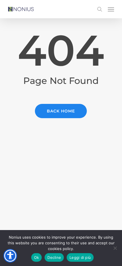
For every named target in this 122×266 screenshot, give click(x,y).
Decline (54, 257)
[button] (111, 9)
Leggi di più (80, 257)
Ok (36, 257)
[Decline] (115, 248)
